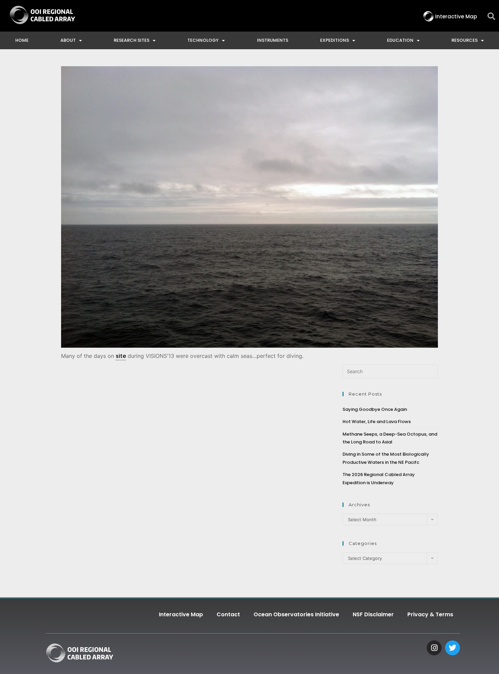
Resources (464, 40)
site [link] (121, 356)
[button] (491, 16)
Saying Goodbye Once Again (375, 409)
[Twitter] (452, 647)
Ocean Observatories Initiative (296, 614)
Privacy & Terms (430, 614)
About (68, 40)
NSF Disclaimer (373, 614)
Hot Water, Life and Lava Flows (377, 421)
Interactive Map (181, 614)
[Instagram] (434, 647)
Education (400, 40)
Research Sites (131, 40)
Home (22, 40)
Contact (228, 614)
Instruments (272, 40)
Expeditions (334, 40)
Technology (203, 40)
